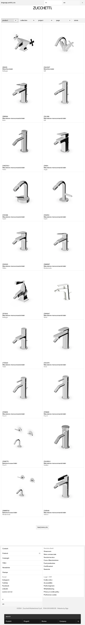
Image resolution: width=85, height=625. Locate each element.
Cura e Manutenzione (51, 560)
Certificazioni (48, 566)
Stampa (5, 572)
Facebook (5, 586)
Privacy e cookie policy (51, 592)
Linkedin (5, 589)
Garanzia (47, 569)
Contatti (5, 548)
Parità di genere (49, 586)
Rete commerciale (50, 554)
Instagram (5, 580)
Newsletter (6, 567)
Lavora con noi (7, 592)
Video (4, 563)
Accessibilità (48, 583)
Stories (44, 621)
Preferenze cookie (50, 595)
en (64, 2)
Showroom (47, 551)
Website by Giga (62, 608)
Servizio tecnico (49, 557)
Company (63, 621)
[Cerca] (78, 621)
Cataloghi (5, 558)
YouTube (5, 583)
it (2, 599)
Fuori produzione (49, 563)
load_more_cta (43, 527)
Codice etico (48, 580)
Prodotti (8, 621)
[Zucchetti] (42, 7)
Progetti (26, 621)
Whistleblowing (49, 589)
